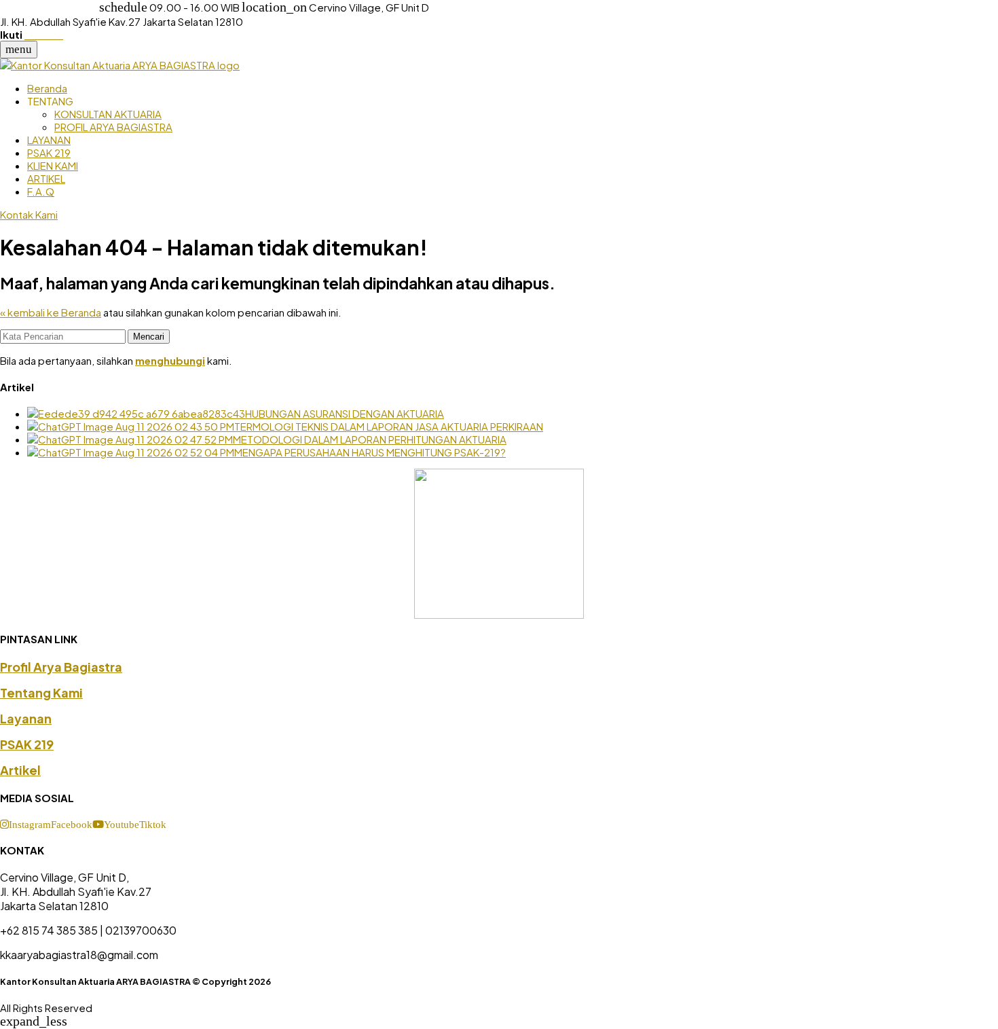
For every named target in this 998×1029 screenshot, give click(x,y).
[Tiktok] (59, 34)
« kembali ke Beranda (50, 312)
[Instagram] (40, 34)
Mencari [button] (148, 336)
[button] (25, 823)
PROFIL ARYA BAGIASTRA (113, 126)
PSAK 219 (49, 152)
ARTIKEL (46, 178)
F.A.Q (40, 191)
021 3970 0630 (49, 7)
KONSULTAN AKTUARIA (108, 113)
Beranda (47, 88)
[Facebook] (29, 34)
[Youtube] (50, 34)
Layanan (26, 718)
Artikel (20, 770)
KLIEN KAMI (52, 165)
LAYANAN (49, 139)
